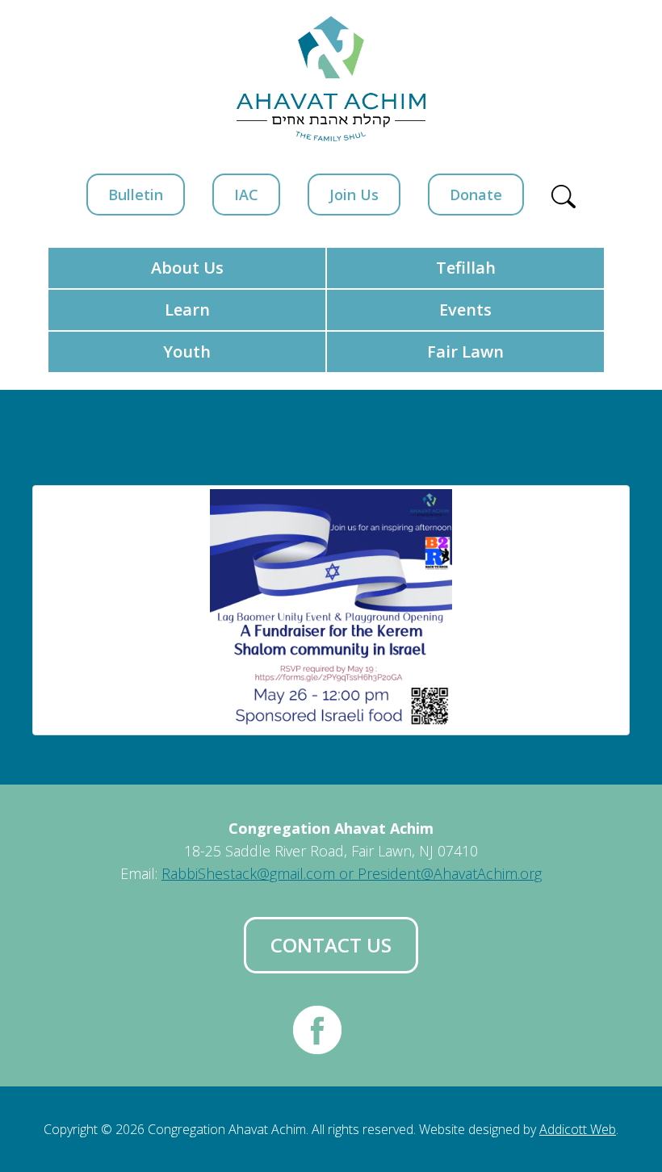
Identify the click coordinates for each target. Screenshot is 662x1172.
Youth (187, 351)
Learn (187, 309)
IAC (246, 194)
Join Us (354, 194)
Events (465, 309)
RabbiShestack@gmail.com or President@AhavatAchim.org (351, 873)
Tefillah (466, 267)
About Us (187, 267)
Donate (476, 194)
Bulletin (135, 194)
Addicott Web (577, 1129)
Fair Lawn (465, 351)
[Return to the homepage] (331, 78)
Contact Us (331, 944)
